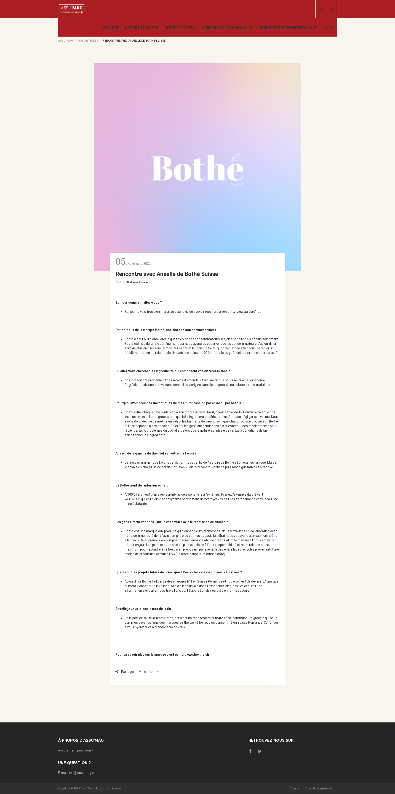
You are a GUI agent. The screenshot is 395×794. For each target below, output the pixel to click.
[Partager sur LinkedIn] (157, 672)
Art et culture (180, 27)
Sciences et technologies (227, 27)
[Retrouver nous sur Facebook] (250, 751)
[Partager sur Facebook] (140, 672)
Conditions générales (319, 788)
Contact (296, 788)
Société (110, 27)
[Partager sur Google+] (151, 672)
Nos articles (88, 40)
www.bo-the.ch (198, 654)
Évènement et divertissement (289, 27)
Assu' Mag (65, 40)
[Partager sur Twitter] (145, 672)
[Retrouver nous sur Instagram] (260, 751)
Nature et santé (141, 27)
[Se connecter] (332, 9)
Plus (329, 27)
